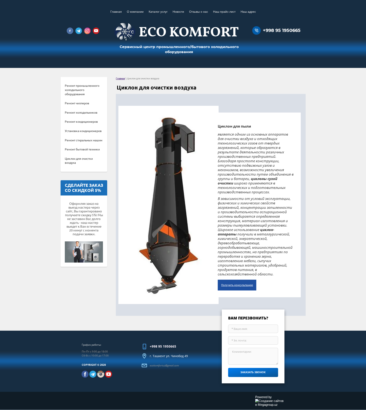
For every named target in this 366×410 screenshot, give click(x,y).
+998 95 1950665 (282, 30)
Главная (120, 78)
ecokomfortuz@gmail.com (164, 365)
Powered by (263, 397)
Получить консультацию (237, 285)
